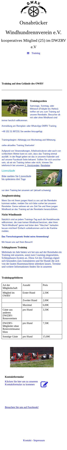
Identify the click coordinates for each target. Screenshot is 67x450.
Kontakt (26, 440)
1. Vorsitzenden (32, 165)
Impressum (39, 440)
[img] (33, 9)
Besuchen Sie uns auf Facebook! (22, 407)
